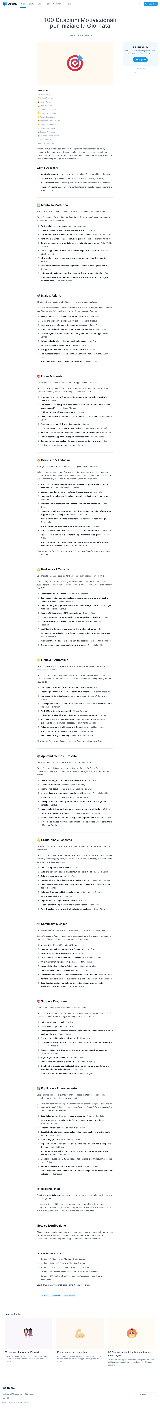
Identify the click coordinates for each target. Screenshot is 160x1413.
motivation (56, 1296)
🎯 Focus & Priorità (44, 106)
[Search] (140, 4)
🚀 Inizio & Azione (44, 102)
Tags (42, 1291)
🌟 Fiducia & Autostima (46, 117)
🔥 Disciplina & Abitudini (46, 109)
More (69, 4)
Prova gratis (140, 59)
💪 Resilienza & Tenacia (46, 113)
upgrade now (150, 4)
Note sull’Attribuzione (45, 143)
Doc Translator (44, 4)
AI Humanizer (58, 4)
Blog (23, 4)
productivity (69, 1296)
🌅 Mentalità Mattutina (46, 98)
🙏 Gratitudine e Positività (47, 124)
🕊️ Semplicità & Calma (46, 128)
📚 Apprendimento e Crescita (48, 121)
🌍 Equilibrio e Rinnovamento (48, 136)
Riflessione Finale (44, 140)
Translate (31, 4)
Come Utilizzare (43, 94)
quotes (45, 1296)
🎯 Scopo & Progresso (46, 132)
